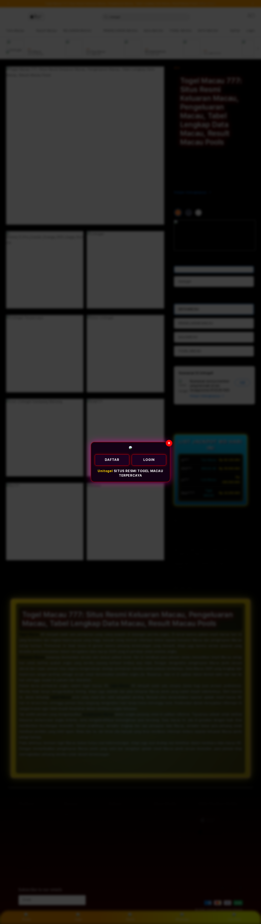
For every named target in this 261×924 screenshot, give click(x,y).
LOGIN (149, 460)
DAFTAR (112, 460)
